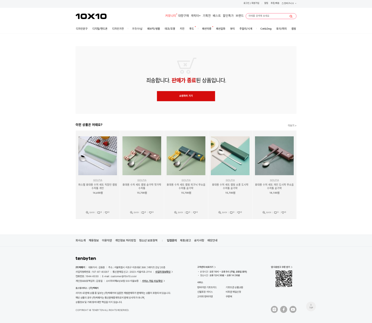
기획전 (207, 16)
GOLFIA (97, 180)
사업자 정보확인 (162, 271)
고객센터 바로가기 (205, 267)
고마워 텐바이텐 (205, 296)
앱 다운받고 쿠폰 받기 (280, 267)
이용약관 (107, 240)
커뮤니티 (170, 16)
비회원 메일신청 (233, 291)
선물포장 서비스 (205, 291)
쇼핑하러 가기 (186, 96)
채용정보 (94, 240)
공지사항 (199, 240)
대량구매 (183, 16)
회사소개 (81, 240)
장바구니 (288, 4)
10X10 (91, 16)
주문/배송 (275, 3)
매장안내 (212, 240)
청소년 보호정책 (148, 240)
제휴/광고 (185, 240)
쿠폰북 (229, 296)
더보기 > (292, 126)
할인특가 (228, 16)
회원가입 (255, 3)
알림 (266, 3)
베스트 (217, 16)
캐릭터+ (196, 16)
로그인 (246, 3)
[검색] (291, 16)
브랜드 (240, 16)
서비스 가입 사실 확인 (152, 280)
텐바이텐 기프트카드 (207, 287)
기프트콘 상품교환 (234, 287)
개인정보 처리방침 (125, 240)
